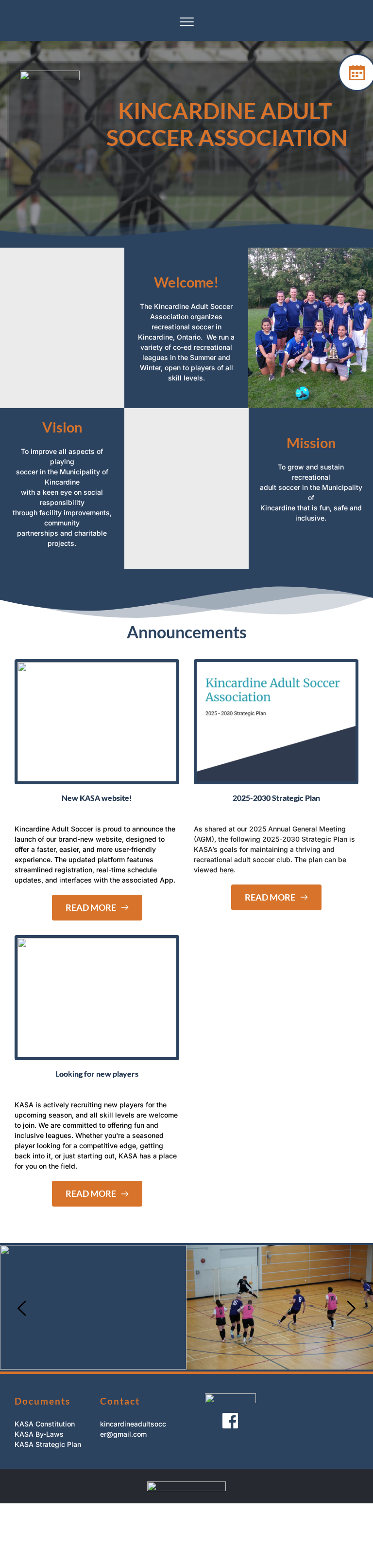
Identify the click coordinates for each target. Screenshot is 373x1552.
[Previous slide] (22, 1308)
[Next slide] (350, 1308)
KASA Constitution (45, 1424)
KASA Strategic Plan (48, 1444)
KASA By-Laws (39, 1434)
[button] (187, 22)
